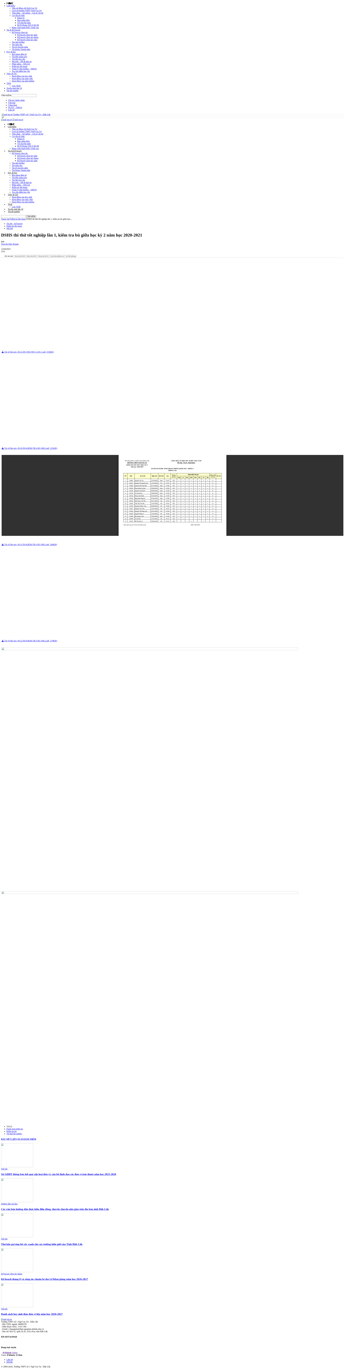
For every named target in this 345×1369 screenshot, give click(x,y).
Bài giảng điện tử (19, 54)
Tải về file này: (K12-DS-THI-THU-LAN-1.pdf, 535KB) (29, 352)
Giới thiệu (10, 6)
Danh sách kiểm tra (14, 1129)
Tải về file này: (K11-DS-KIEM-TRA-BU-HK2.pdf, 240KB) (30, 544)
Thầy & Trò (11, 74)
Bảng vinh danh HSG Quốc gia (25, 27)
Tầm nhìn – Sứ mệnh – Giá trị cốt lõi (27, 13)
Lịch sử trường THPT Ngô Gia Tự (27, 10)
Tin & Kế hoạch (13, 30)
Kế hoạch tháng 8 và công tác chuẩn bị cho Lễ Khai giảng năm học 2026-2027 (44, 1279)
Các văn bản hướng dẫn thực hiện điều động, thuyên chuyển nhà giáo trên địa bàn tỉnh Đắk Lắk (55, 1209)
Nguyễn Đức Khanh (10, 244)
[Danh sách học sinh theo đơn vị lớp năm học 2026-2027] (17, 1306)
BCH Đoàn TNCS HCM (28, 25)
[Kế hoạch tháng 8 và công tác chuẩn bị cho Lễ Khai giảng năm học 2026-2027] (17, 1271)
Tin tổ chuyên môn (20, 47)
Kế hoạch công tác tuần (27, 35)
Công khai (12, 105)
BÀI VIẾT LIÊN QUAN (12, 1139)
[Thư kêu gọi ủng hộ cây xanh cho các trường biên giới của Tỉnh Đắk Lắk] (17, 1236)
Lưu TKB (16, 86)
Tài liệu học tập (18, 59)
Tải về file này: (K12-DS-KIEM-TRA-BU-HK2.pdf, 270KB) (30, 641)
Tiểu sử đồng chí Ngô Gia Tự (24, 8)
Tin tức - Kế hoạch (14, 223)
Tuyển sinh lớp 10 (14, 88)
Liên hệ (11, 110)
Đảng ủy (21, 18)
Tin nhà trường (18, 42)
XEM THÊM (30, 1139)
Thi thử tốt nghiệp (14, 1134)
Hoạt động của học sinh (22, 76)
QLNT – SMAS (15, 107)
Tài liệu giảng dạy (19, 57)
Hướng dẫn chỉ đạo (9, 1204)
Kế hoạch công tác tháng (27, 37)
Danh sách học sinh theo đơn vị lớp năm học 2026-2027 (32, 1314)
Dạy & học (11, 52)
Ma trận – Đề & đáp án (22, 61)
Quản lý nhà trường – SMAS (24, 69)
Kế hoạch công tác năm (27, 40)
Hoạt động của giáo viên (22, 78)
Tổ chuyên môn (24, 23)
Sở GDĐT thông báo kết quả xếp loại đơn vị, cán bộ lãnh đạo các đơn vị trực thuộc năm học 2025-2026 (58, 1174)
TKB (8, 83)
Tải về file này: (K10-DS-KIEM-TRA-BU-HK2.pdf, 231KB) (30, 448)
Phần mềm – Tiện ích (21, 64)
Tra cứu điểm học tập (21, 71)
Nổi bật (9, 228)
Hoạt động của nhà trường (23, 81)
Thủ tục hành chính (16, 100)
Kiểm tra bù (11, 1131)
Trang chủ (5, 219)
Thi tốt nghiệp (12, 91)
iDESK (9, 1362)
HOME (9, 3)
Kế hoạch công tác (20, 32)
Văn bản (11, 103)
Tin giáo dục (17, 44)
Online (10, 1352)
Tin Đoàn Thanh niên (21, 49)
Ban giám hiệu (23, 20)
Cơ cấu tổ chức (18, 15)
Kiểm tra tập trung (19, 66)
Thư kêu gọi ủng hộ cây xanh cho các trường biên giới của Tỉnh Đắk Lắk (41, 1244)
